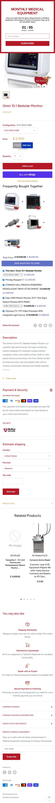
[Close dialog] (53, 2)
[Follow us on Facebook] (4, 772)
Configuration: (17, 125)
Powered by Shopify (11, 797)
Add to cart (27, 166)
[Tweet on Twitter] (45, 325)
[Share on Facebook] (35, 325)
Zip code (7, 475)
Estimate (11, 491)
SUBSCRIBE (27, 43)
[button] (21, 599)
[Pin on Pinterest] (40, 325)
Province (7, 462)
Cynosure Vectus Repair (40, 560)
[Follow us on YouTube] (15, 772)
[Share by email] (50, 325)
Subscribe (11, 756)
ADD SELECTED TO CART (27, 263)
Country (6, 450)
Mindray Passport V (14, 280)
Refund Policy (9, 503)
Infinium (7, 112)
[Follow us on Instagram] (9, 772)
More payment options (27, 181)
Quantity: (7, 156)
